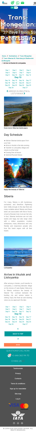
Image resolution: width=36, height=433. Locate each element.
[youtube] (14, 424)
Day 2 (14, 70)
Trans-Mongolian (26, 56)
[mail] (23, 361)
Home (4, 56)
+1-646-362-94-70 (20, 355)
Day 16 (21, 80)
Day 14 (7, 80)
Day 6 (14, 73)
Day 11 (21, 75)
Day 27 (25, 88)
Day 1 (8, 70)
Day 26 (11, 88)
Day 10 (14, 75)
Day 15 (14, 80)
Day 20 (21, 83)
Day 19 (14, 83)
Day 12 (28, 75)
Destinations (13, 56)
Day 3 (22, 70)
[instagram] (18, 424)
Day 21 (28, 83)
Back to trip (18, 334)
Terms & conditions (18, 384)
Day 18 (7, 83)
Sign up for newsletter (18, 389)
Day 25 (28, 85)
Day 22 (7, 85)
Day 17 (28, 80)
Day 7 (22, 73)
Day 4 (28, 70)
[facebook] (22, 424)
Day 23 (14, 85)
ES (16, 7)
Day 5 (8, 73)
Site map (18, 394)
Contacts (18, 378)
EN (12, 7)
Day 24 (21, 85)
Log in (18, 399)
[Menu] (35, 3)
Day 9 (8, 75)
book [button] (18, 345)
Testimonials (18, 368)
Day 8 (28, 73)
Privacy (18, 373)
